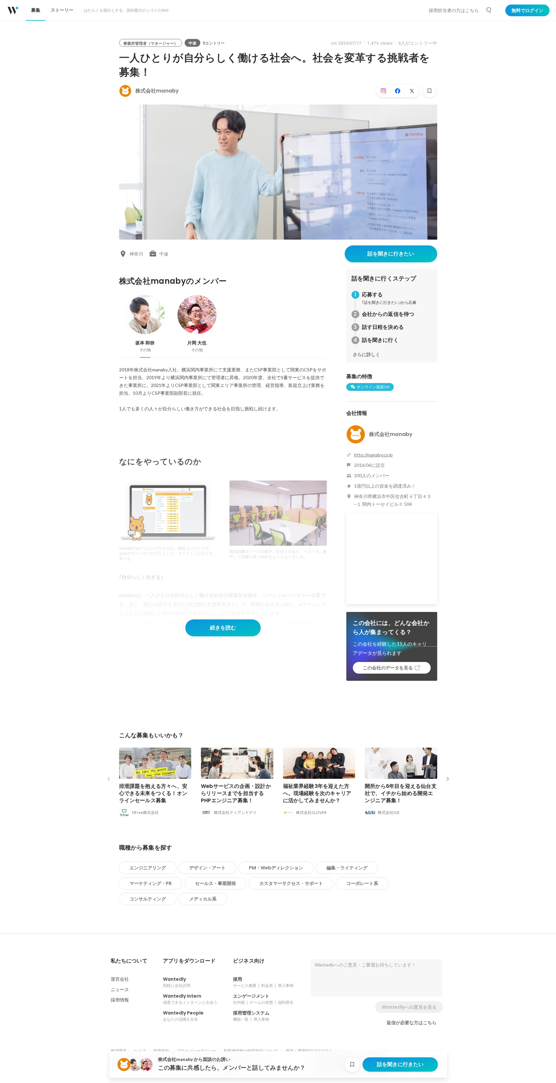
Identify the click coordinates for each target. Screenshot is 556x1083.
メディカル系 (202, 899)
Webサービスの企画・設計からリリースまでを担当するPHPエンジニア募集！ (236, 793)
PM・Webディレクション (276, 868)
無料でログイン (527, 10)
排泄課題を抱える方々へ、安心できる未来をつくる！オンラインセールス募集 (153, 793)
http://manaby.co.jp (373, 454)
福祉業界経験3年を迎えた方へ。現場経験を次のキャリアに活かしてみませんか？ (317, 793)
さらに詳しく (366, 354)
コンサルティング (148, 899)
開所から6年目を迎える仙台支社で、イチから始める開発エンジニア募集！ (401, 793)
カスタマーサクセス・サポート (291, 883)
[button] (129, 961)
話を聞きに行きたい (390, 253)
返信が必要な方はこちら (412, 1022)
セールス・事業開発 (215, 883)
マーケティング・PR (151, 883)
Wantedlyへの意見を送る (409, 1007)
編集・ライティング (347, 868)
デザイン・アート (207, 868)
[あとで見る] (429, 90)
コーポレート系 (362, 883)
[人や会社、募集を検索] (489, 10)
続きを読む (223, 627)
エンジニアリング (148, 868)
